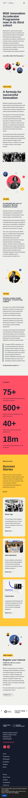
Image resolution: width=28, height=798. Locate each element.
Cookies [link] (5, 780)
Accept (4, 795)
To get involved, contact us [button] (10, 365)
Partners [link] (5, 764)
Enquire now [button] (7, 694)
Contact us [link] (6, 785)
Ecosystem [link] (6, 762)
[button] (24, 4)
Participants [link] (6, 759)
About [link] (4, 767)
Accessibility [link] (6, 782)
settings (16, 792)
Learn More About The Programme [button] (13, 56)
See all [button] (5, 491)
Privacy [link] (5, 774)
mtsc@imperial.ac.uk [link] (8, 742)
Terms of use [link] (6, 777)
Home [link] (4, 754)
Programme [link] (6, 756)
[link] (8, 3)
